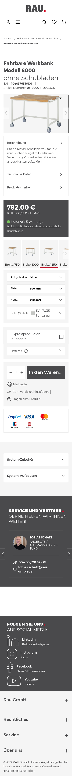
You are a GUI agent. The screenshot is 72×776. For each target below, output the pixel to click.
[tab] (35, 152)
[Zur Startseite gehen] (36, 8)
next (66, 254)
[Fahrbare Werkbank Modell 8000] (36, 113)
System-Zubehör (20, 460)
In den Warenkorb (47, 372)
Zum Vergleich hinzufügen (31, 391)
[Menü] (17, 22)
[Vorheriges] (6, 113)
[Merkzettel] (54, 22)
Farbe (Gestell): (19, 313)
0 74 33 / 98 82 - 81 (32, 562)
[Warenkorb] (64, 22)
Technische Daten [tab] (19, 174)
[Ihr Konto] (8, 22)
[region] (36, 113)
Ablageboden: (19, 277)
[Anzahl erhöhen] (22, 372)
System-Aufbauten (22, 476)
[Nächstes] (66, 113)
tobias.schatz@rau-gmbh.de (33, 569)
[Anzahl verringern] (10, 372)
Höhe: (14, 299)
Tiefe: (14, 288)
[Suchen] (45, 22)
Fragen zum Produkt (26, 399)
